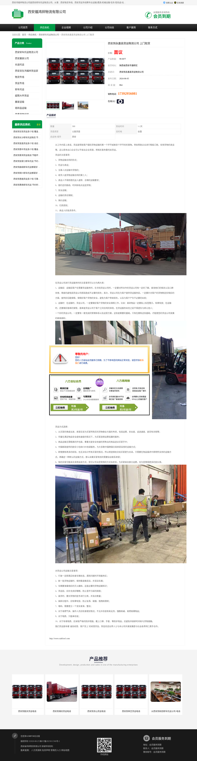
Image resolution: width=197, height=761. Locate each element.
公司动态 (109, 27)
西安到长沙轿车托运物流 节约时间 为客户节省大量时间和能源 (27, 137)
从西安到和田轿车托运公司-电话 (132, 711)
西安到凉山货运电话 (63, 711)
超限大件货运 (22, 95)
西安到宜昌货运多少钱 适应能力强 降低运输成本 (27, 143)
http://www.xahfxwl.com (59, 638)
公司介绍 (87, 27)
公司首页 (23, 27)
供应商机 (44, 27)
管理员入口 (56, 750)
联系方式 (152, 27)
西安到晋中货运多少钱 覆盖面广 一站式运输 (27, 149)
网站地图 (65, 750)
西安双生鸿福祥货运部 (26, 71)
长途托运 (19, 64)
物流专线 (19, 77)
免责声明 (46, 750)
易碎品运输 (21, 108)
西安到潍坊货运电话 (28, 711)
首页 (24, 35)
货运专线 (19, 83)
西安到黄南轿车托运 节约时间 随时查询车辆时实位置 (27, 185)
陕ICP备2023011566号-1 (50, 741)
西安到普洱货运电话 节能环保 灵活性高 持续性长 (27, 155)
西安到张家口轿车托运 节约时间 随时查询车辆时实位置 (27, 161)
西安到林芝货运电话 (98, 711)
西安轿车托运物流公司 (49, 35)
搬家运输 (19, 102)
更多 (39, 125)
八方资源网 (36, 750)
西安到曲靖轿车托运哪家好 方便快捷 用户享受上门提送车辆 (27, 167)
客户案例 (131, 27)
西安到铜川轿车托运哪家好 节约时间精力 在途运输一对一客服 (27, 173)
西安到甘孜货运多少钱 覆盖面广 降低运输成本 (27, 131)
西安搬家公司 (22, 58)
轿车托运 (19, 89)
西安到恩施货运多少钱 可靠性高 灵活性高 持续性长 (27, 179)
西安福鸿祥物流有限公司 (31, 746)
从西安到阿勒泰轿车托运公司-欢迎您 (167, 711)
